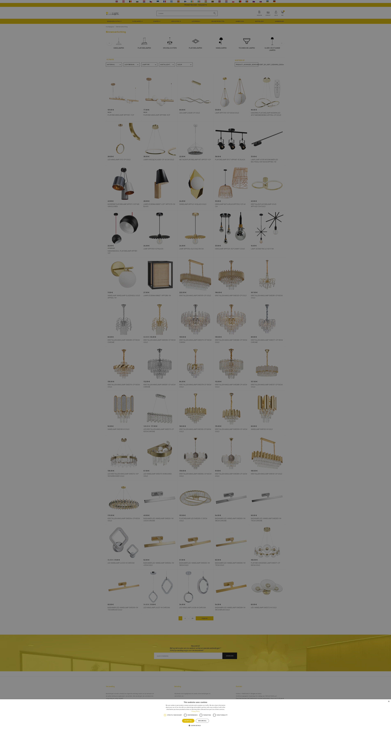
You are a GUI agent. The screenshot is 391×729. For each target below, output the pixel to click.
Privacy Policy (195, 711)
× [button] (388, 701)
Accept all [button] (188, 721)
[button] (195, 725)
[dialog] (195, 714)
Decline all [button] (202, 721)
